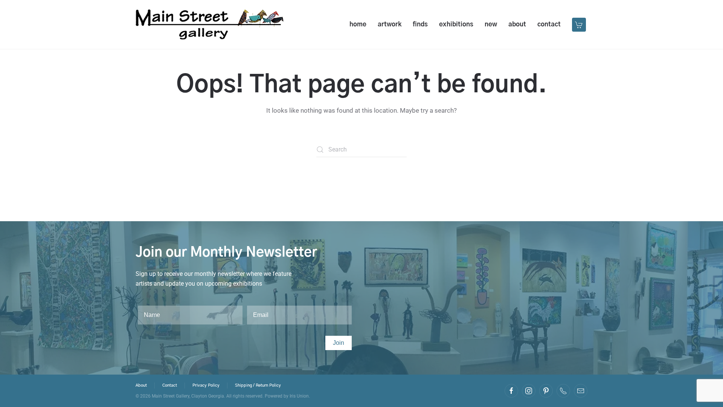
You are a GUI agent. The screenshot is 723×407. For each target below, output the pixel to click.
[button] (579, 24)
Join (338, 343)
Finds (420, 24)
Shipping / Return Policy (258, 385)
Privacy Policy (206, 385)
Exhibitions (456, 24)
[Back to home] (210, 24)
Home (357, 24)
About (517, 24)
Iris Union (299, 396)
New (491, 24)
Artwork (389, 24)
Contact (549, 24)
